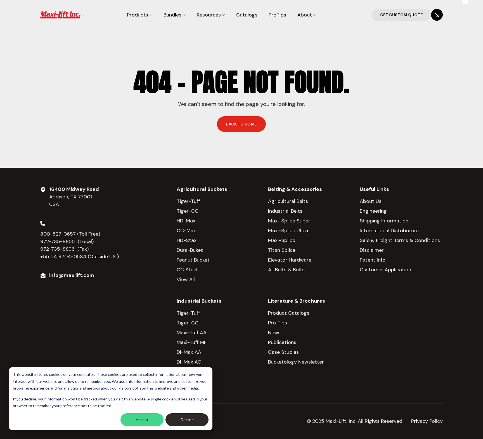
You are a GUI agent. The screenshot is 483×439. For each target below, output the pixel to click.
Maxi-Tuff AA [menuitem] (192, 332)
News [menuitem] (274, 332)
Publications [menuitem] (282, 342)
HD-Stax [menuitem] (186, 240)
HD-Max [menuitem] (186, 220)
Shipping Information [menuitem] (384, 220)
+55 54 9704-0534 (63, 256)
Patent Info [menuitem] (372, 260)
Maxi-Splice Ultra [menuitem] (288, 230)
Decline (187, 419)
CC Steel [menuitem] (187, 269)
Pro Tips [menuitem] (277, 322)
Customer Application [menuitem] (385, 269)
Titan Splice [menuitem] (281, 250)
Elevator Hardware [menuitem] (289, 260)
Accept (142, 419)
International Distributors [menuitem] (389, 230)
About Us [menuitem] (371, 201)
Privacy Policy (427, 421)
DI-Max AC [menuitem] (189, 362)
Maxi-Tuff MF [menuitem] (192, 342)
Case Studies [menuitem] (283, 352)
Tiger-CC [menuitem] (187, 211)
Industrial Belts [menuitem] (285, 211)
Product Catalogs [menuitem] (288, 313)
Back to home (241, 124)
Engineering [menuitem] (373, 211)
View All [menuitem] (186, 279)
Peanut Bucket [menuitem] (193, 260)
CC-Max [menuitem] (186, 230)
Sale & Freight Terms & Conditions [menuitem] (400, 240)
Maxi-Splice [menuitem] (281, 240)
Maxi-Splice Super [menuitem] (289, 220)
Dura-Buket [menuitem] (190, 250)
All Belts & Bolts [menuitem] (286, 269)
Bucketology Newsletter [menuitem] (296, 362)
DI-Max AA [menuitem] (189, 352)
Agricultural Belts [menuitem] (288, 201)
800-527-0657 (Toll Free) (70, 234)
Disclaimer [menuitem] (372, 250)
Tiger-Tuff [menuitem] (188, 201)
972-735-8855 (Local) (67, 241)
